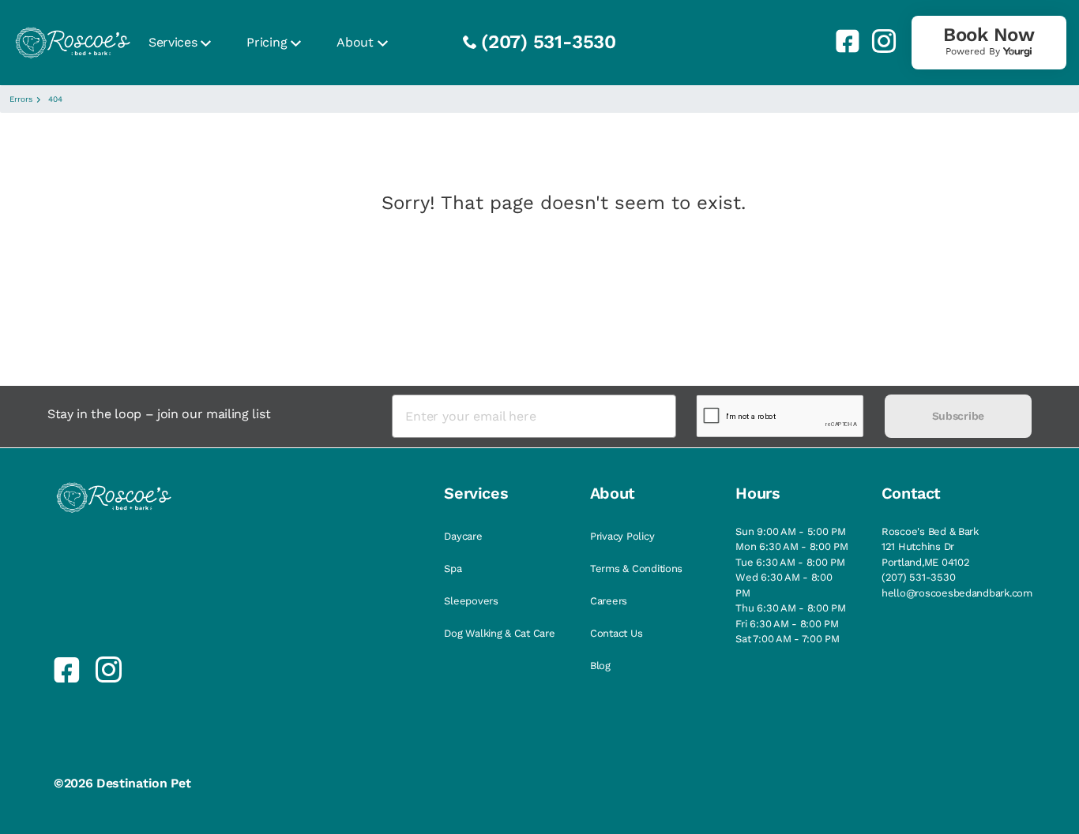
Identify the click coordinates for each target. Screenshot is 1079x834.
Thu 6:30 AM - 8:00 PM (790, 608)
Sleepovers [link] (471, 601)
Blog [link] (600, 665)
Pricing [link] (266, 42)
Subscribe (958, 416)
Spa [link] (452, 568)
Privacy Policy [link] (622, 536)
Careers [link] (608, 601)
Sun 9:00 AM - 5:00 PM (790, 531)
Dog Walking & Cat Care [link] (499, 633)
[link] (841, 41)
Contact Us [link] (616, 633)
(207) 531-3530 (548, 42)
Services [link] (173, 42)
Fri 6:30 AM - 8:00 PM (787, 624)
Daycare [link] (463, 536)
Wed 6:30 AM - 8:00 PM (783, 585)
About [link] (354, 42)
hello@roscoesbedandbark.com (957, 593)
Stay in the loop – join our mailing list (158, 413)
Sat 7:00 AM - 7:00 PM (787, 639)
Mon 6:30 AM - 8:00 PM (791, 546)
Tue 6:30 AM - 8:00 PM (790, 562)
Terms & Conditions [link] (636, 568)
